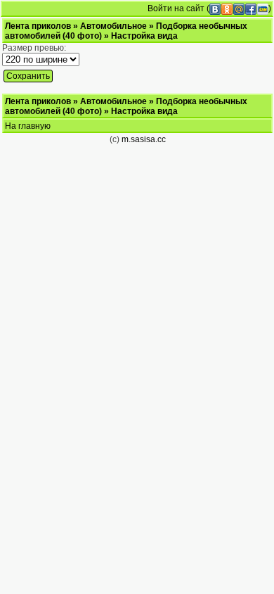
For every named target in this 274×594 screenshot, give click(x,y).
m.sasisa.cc (144, 139)
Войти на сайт (176, 8)
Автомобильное (113, 26)
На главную (28, 126)
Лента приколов (38, 26)
